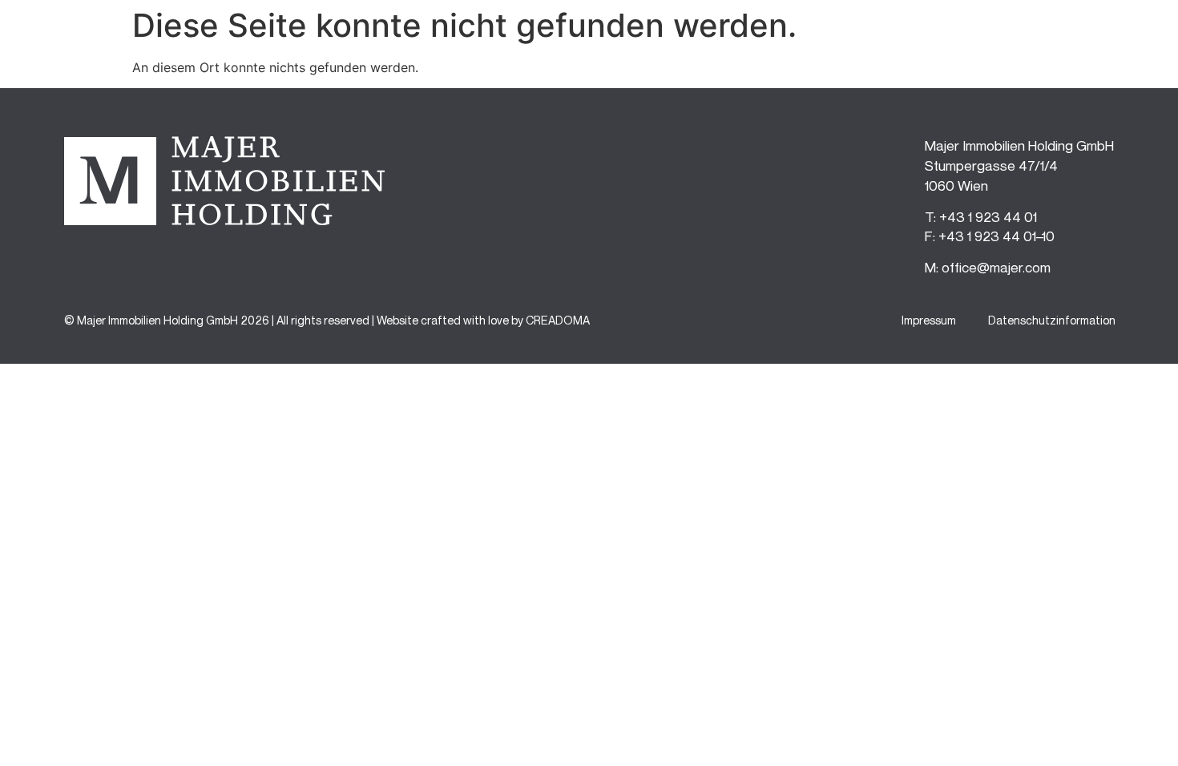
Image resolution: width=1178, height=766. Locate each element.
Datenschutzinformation (1051, 320)
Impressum (929, 320)
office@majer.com (996, 267)
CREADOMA (558, 320)
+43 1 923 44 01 (988, 216)
